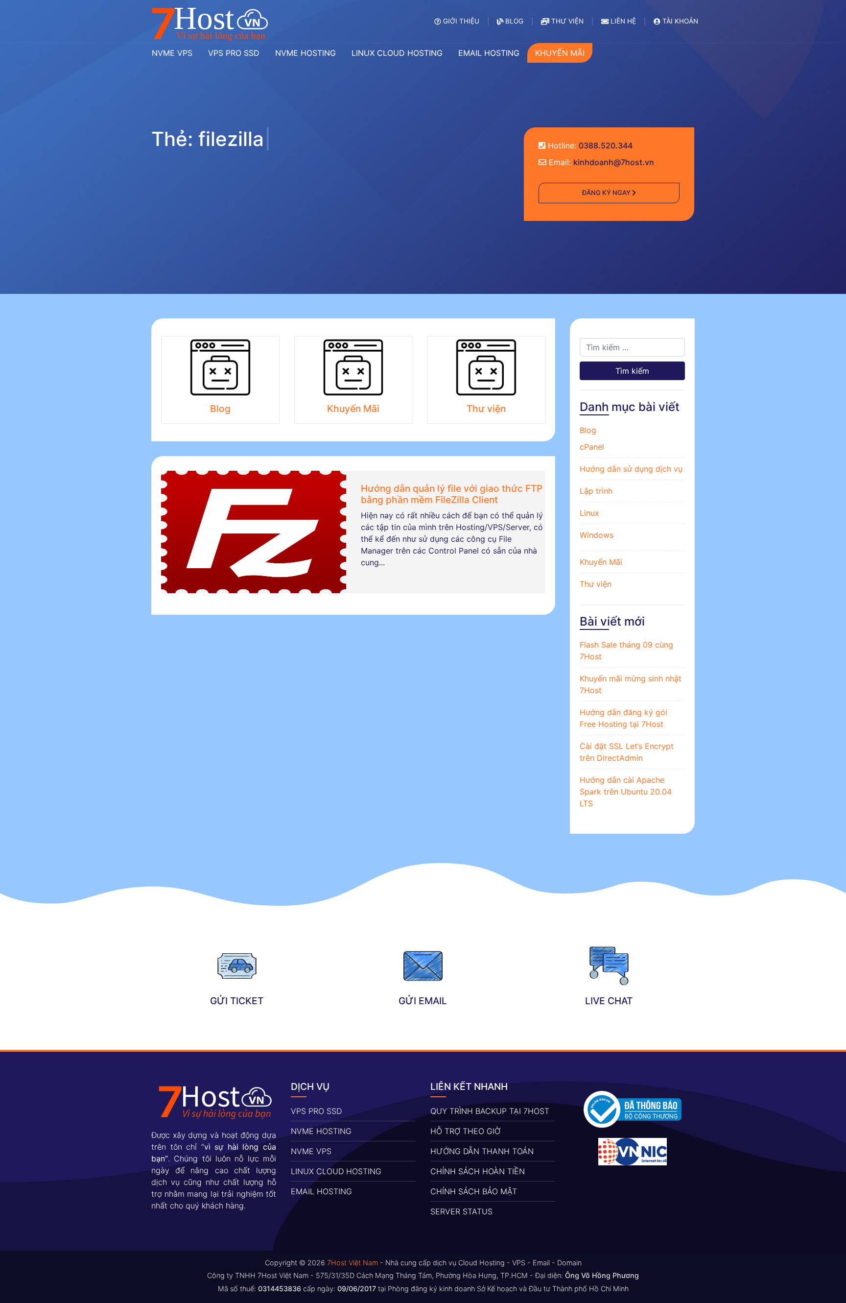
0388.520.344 (606, 145)
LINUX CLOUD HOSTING (336, 1171)
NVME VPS (311, 1151)
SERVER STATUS (461, 1211)
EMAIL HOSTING (321, 1191)
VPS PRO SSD (316, 1111)
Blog (588, 430)
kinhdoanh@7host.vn (613, 162)
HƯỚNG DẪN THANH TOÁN (482, 1151)
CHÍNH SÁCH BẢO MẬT (473, 1191)
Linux (589, 513)
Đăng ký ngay (607, 192)
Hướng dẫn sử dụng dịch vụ (631, 469)
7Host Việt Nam (352, 1262)
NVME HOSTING (321, 1131)
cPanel (592, 447)
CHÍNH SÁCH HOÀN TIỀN (477, 1171)
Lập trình (596, 491)
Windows (596, 535)
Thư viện (595, 584)
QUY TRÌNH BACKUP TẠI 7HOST (489, 1111)
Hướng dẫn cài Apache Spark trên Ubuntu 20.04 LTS (626, 791)
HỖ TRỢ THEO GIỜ (465, 1131)
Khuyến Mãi (601, 562)
